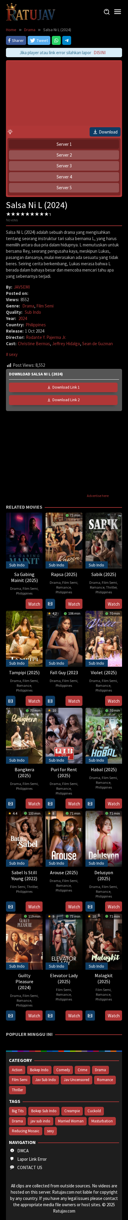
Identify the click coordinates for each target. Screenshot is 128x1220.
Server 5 (64, 187)
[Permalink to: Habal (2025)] (103, 735)
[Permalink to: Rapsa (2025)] (63, 540)
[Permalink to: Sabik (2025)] (103, 540)
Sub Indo (33, 312)
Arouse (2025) (64, 872)
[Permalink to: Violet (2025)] (103, 638)
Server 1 (64, 144)
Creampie (72, 1110)
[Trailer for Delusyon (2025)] (90, 906)
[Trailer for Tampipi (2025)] (10, 701)
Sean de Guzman (97, 343)
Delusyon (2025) (103, 875)
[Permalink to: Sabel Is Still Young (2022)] (24, 838)
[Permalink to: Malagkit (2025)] (103, 941)
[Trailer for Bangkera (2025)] (10, 803)
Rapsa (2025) (64, 574)
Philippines (36, 325)
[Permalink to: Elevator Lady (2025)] (63, 941)
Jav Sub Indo (45, 1079)
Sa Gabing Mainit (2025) (24, 577)
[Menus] (117, 11)
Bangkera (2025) (24, 772)
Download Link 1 (65, 387)
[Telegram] (66, 40)
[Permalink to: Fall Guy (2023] (63, 638)
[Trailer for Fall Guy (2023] (50, 701)
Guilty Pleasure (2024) (24, 981)
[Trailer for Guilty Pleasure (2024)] (10, 1015)
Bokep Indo (39, 1069)
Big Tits (18, 1110)
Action (17, 1069)
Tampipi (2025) (24, 672)
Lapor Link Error (32, 1159)
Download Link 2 (65, 399)
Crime (82, 1069)
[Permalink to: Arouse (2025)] (63, 838)
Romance (63, 587)
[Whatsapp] (56, 40)
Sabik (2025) (103, 574)
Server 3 (64, 166)
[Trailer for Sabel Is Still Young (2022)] (10, 906)
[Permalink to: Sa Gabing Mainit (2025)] (24, 540)
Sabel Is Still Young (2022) (24, 875)
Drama (28, 306)
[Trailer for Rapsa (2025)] (50, 604)
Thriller (111, 587)
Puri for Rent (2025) (64, 772)
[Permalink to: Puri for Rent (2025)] (63, 735)
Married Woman (71, 1121)
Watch (34, 604)
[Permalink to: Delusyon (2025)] (103, 838)
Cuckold (94, 1110)
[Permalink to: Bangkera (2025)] (24, 735)
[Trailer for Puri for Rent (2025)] (50, 803)
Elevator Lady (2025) (64, 978)
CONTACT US (29, 1167)
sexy (13, 354)
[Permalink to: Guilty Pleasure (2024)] (24, 941)
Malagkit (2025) (104, 978)
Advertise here (98, 495)
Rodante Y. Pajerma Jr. (46, 337)
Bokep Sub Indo (44, 1110)
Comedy (63, 1069)
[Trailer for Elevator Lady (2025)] (50, 1015)
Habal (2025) (104, 769)
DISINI (97, 52)
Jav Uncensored (76, 1079)
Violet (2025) (104, 672)
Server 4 (64, 177)
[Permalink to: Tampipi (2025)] (24, 638)
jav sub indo (40, 1121)
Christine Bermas (34, 343)
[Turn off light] (10, 132)
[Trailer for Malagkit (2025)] (90, 1015)
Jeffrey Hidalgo (66, 343)
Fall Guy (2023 (64, 672)
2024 (22, 318)
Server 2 (64, 155)
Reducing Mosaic (25, 1130)
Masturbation (102, 1121)
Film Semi (45, 306)
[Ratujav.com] (31, 11)
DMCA (23, 1151)
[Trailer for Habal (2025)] (90, 803)
